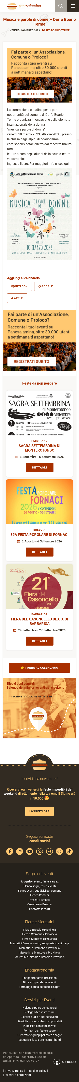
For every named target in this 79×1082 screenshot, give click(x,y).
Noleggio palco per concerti (39, 1007)
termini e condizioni (18, 1074)
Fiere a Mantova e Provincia (39, 938)
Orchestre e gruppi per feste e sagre (39, 1035)
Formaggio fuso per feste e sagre (39, 986)
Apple (18, 298)
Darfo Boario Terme (55, 30)
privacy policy (14, 1070)
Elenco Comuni (39, 895)
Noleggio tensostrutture (39, 1012)
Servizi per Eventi (39, 999)
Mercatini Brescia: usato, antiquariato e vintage (39, 943)
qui (66, 164)
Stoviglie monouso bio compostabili (39, 1021)
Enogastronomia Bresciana (39, 977)
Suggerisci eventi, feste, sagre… (39, 881)
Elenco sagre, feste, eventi (39, 886)
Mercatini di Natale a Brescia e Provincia (40, 957)
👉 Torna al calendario (39, 667)
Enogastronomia (39, 970)
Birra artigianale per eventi (39, 982)
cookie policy (38, 1070)
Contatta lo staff (39, 909)
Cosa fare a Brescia (39, 904)
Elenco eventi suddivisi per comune (39, 890)
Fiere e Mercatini (39, 921)
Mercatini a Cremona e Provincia (39, 948)
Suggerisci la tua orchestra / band (39, 1039)
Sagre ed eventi (39, 873)
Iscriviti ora (39, 811)
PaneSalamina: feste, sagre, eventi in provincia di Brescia (23, 6)
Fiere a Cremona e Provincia (39, 934)
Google (47, 286)
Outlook (21, 286)
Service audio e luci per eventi (39, 1016)
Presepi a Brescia (39, 899)
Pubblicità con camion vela (39, 1025)
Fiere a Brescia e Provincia (39, 929)
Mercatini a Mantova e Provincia (39, 952)
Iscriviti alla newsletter (31, 696)
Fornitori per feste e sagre (39, 1030)
